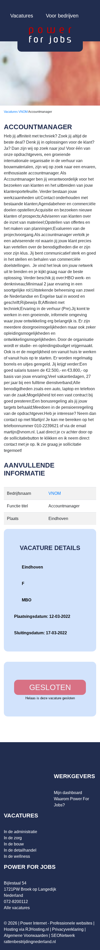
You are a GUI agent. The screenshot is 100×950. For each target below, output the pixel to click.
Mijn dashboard (68, 792)
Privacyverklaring (68, 929)
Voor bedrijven (62, 15)
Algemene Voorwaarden (26, 935)
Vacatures (21, 15)
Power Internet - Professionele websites (56, 923)
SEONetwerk (63, 935)
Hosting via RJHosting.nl (26, 929)
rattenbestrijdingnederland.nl (30, 941)
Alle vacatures (17, 908)
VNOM (23, 112)
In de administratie (20, 832)
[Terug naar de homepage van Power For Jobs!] (50, 35)
